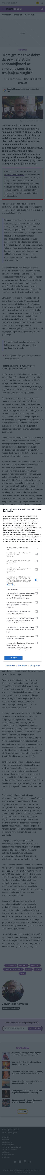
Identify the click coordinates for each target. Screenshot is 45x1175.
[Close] (41, 509)
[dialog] (22, 587)
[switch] (36, 554)
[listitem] (22, 548)
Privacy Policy (35, 666)
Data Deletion (10, 666)
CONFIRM (14, 658)
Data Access (22, 666)
